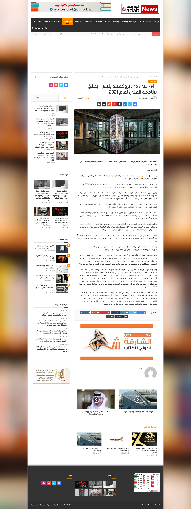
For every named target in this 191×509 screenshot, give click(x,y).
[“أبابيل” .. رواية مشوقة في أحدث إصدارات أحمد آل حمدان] (62, 249)
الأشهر (52, 98)
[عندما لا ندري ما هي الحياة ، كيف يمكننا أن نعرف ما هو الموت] (62, 288)
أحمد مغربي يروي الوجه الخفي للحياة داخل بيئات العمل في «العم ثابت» (128, 34)
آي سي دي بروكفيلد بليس (138, 176)
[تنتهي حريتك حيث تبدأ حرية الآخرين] (62, 259)
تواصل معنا (35, 34)
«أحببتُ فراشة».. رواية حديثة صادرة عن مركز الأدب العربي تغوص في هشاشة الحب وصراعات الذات (42, 195)
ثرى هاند (144, 504)
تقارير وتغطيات (88, 21)
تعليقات (38, 98)
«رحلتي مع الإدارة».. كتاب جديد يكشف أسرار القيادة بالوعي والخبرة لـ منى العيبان (44, 145)
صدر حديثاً (78, 21)
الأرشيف (38, 21)
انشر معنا (47, 21)
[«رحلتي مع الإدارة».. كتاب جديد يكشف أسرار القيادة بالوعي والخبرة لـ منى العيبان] (62, 145)
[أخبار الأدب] (139, 9)
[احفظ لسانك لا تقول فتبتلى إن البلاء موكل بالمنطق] (62, 278)
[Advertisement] (95, 52)
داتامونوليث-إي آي (112, 176)
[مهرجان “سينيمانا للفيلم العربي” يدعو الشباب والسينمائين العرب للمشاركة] (144, 439)
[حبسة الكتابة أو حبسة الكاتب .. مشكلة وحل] (62, 269)
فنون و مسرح (67, 21)
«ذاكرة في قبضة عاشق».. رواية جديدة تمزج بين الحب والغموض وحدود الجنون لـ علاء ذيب (60, 195)
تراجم (108, 21)
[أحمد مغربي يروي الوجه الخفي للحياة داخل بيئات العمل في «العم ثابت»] (62, 135)
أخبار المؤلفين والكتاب (130, 21)
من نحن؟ (52, 34)
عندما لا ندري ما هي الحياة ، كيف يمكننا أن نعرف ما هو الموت (45, 287)
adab (151, 98)
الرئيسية (156, 21)
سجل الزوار (57, 21)
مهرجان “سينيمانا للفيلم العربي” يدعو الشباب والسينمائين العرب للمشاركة (146, 450)
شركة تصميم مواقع (153, 504)
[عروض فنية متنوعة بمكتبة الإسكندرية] (89, 439)
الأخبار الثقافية (146, 21)
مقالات (99, 21)
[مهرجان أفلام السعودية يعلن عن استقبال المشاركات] (117, 439)
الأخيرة (65, 98)
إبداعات (116, 21)
